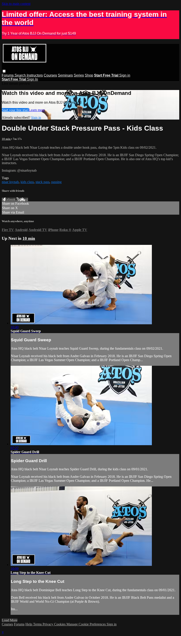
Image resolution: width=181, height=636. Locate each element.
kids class (27, 182)
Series (79, 75)
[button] (4, 71)
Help (29, 624)
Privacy (48, 624)
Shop (89, 75)
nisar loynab (10, 182)
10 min (6, 139)
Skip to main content (16, 4)
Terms (38, 624)
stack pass (42, 182)
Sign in (124, 75)
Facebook (9, 199)
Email (24, 199)
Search (21, 75)
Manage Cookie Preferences (86, 624)
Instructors (35, 75)
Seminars (65, 75)
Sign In (32, 79)
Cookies (60, 624)
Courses (50, 75)
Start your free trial (15, 110)
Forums (8, 75)
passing (56, 182)
